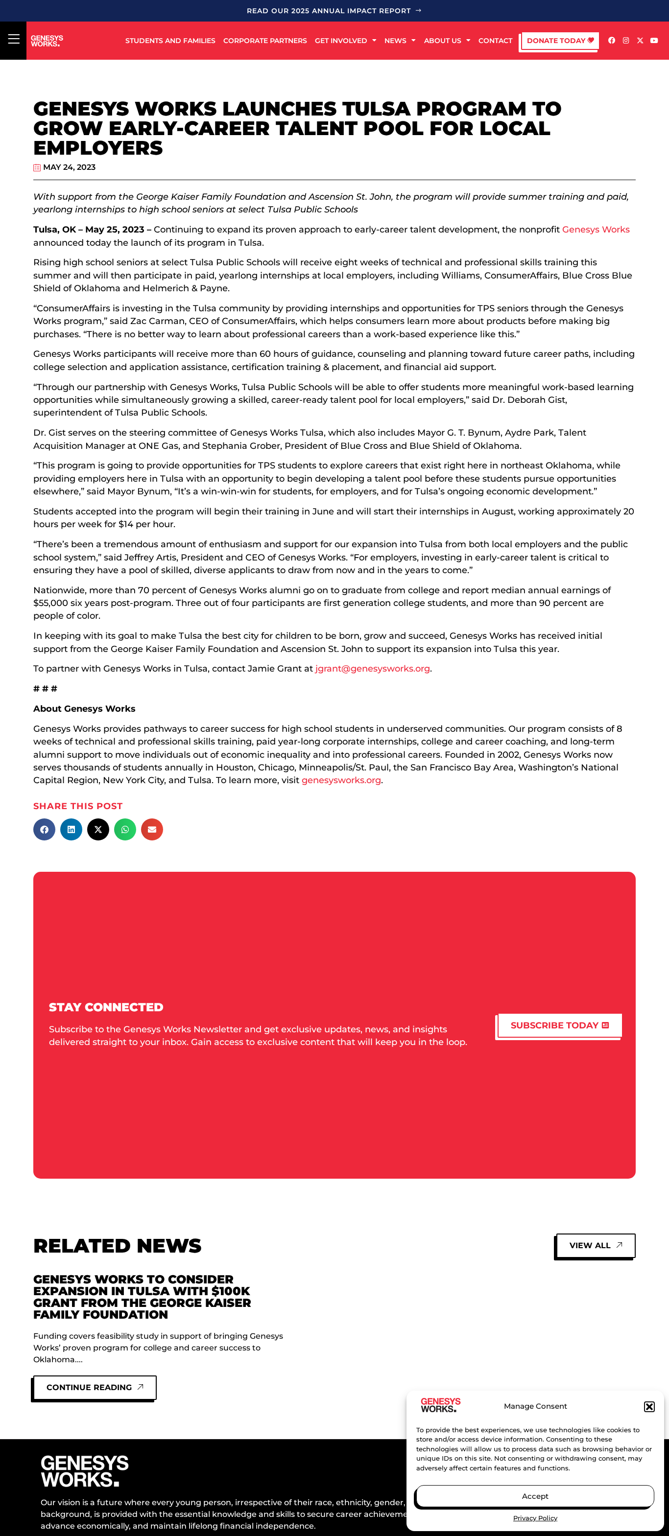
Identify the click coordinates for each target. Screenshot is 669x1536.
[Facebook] (612, 41)
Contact (495, 41)
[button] (649, 1407)
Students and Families (170, 41)
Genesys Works (596, 229)
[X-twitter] (640, 41)
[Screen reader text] (14, 39)
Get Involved (341, 41)
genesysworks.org (341, 780)
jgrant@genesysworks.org (372, 668)
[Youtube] (654, 41)
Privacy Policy (535, 1518)
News (395, 41)
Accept (535, 1496)
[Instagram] (626, 41)
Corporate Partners (265, 41)
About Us (442, 41)
